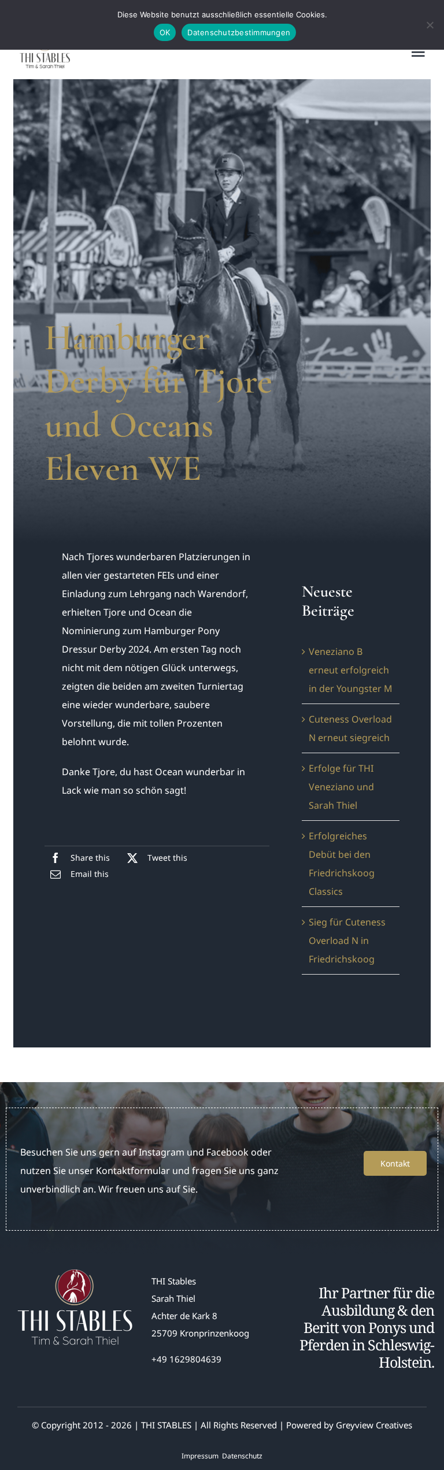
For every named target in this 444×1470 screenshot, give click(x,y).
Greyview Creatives (374, 1425)
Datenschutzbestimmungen (238, 32)
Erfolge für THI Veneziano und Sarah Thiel (341, 787)
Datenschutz (242, 1456)
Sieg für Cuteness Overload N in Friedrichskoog (347, 940)
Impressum (200, 1456)
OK (165, 32)
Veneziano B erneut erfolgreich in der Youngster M (351, 670)
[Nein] (429, 25)
